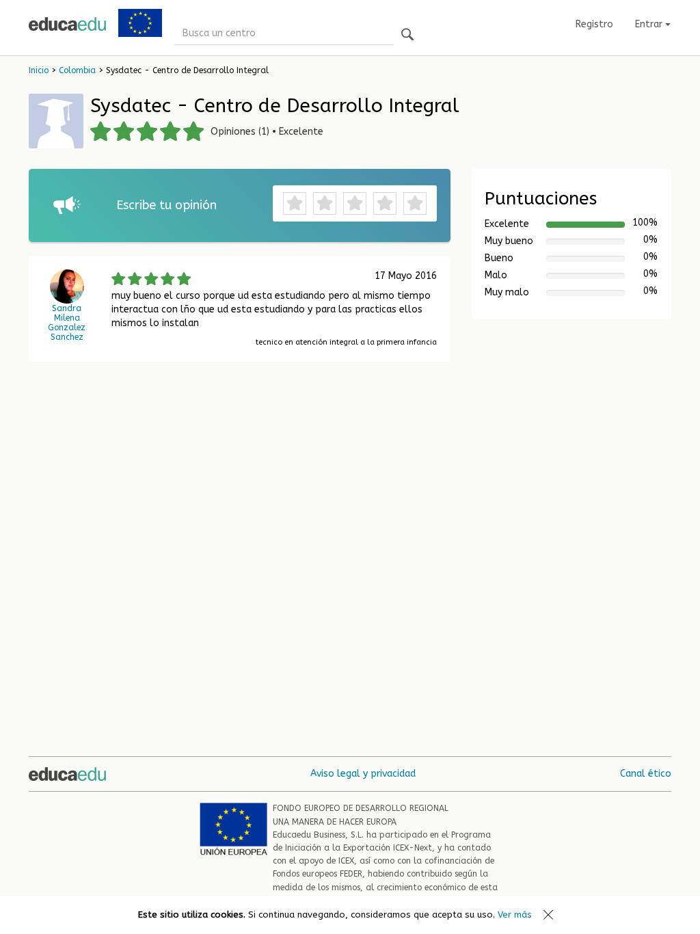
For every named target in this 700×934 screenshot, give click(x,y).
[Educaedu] (67, 24)
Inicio (39, 70)
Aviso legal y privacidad (363, 773)
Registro (594, 24)
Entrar (650, 24)
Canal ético (645, 773)
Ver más (515, 914)
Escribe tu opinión (166, 205)
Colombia (77, 70)
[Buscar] (407, 35)
